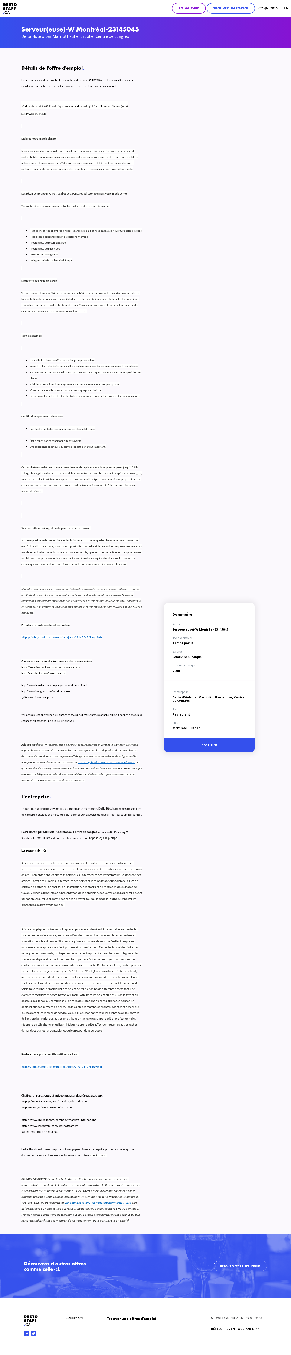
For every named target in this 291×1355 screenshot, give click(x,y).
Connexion (268, 8)
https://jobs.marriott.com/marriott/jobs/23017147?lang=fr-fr (61, 1067)
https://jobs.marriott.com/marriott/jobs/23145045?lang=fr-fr (61, 637)
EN (286, 8)
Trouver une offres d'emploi (131, 1318)
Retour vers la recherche (240, 1266)
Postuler (209, 745)
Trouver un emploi (230, 8)
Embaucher (189, 8)
